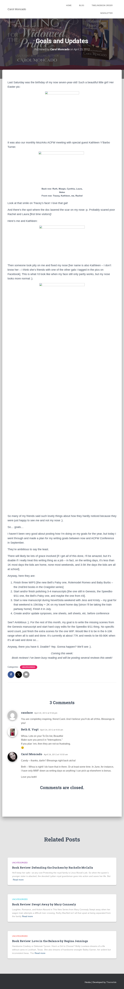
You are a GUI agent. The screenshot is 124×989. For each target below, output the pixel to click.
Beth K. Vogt (30, 729)
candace (27, 712)
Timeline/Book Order (102, 5)
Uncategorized (28, 667)
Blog (81, 5)
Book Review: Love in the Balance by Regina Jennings (50, 941)
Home (69, 5)
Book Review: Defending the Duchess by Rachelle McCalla (52, 867)
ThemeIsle (111, 982)
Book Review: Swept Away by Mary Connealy (44, 904)
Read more (18, 879)
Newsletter (106, 13)
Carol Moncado (31, 754)
